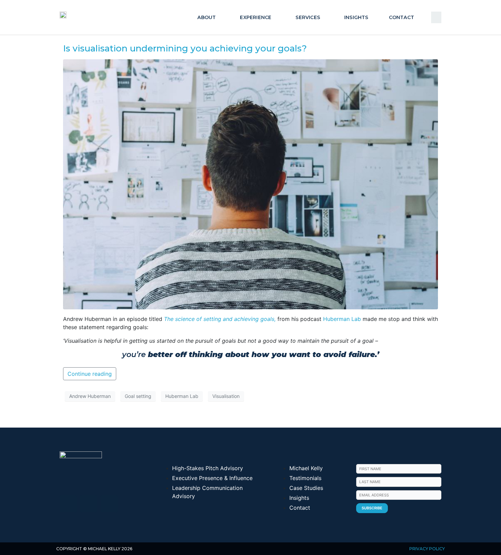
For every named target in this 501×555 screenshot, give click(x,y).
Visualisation (226, 396)
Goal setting (138, 396)
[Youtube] (88, 503)
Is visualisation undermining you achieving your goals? (185, 48)
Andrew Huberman (90, 396)
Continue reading (89, 373)
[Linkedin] (68, 503)
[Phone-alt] (109, 503)
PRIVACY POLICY (427, 548)
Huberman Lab (342, 318)
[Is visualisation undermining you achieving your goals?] (250, 183)
